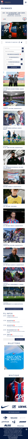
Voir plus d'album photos (14, 309)
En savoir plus (15, 436)
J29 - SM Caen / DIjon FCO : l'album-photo (13, 265)
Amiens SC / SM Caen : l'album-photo (12, 108)
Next (25, 30)
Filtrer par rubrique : (14, 62)
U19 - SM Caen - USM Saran (9, 206)
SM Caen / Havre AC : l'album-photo (12, 186)
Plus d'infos (19, 339)
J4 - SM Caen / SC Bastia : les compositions (15, 326)
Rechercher (14, 67)
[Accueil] (5, 2)
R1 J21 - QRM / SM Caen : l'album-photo (13, 147)
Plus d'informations (12, 437)
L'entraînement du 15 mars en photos (13, 304)
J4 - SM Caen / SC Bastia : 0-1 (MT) (13, 321)
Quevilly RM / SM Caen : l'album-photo (13, 245)
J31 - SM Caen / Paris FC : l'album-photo (13, 225)
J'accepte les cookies (26, 429)
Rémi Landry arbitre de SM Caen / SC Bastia (15, 336)
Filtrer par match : (14, 57)
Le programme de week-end (12, 317)
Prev (2, 30)
